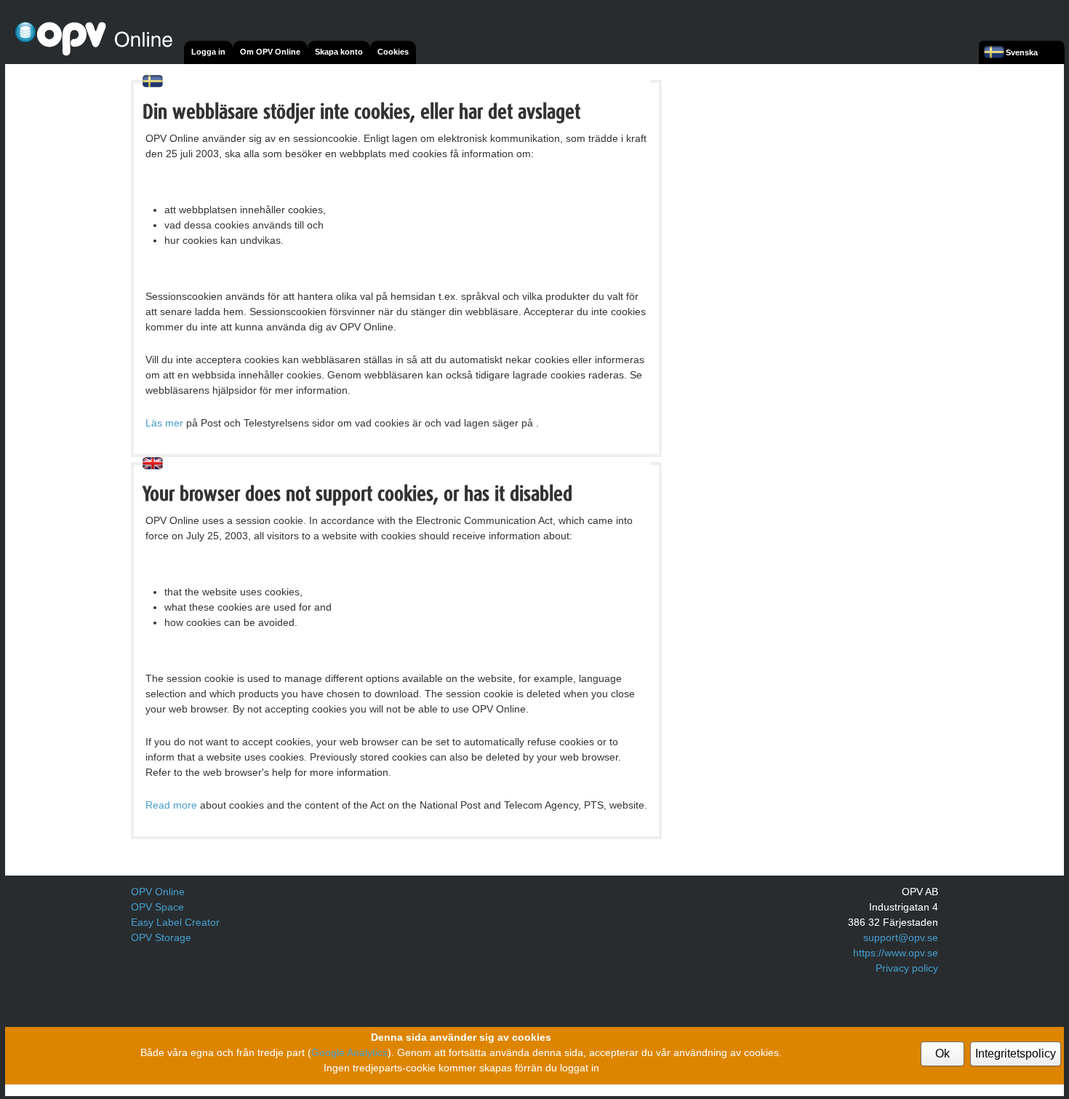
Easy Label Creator (175, 922)
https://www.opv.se (895, 953)
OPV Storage (161, 937)
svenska (1022, 52)
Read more (171, 805)
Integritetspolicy (1015, 1053)
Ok (942, 1053)
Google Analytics (349, 1052)
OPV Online (158, 891)
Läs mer (164, 423)
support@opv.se (900, 937)
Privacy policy (907, 968)
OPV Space (157, 907)
